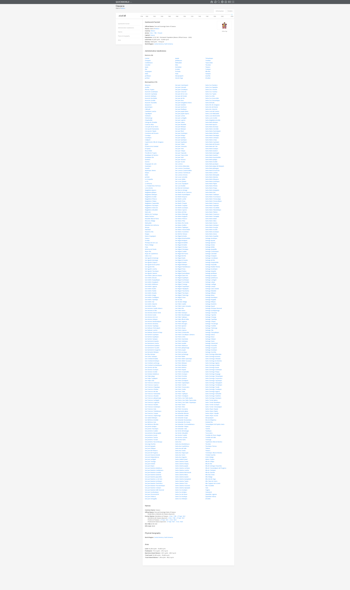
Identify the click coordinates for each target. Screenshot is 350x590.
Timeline (229, 11)
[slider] (232, 14)
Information (220, 11)
